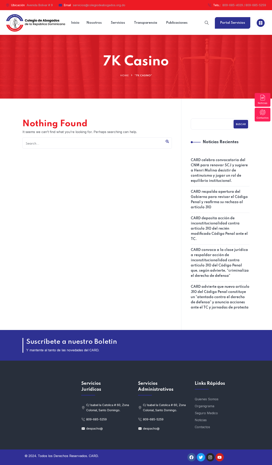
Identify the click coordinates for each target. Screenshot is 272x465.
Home (124, 75)
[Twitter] (201, 457)
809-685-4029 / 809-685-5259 (244, 5)
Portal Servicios (232, 22)
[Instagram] (210, 457)
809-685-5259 (96, 419)
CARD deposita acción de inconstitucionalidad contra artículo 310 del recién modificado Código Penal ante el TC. (219, 228)
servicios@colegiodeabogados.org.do (99, 5)
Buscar (241, 124)
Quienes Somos (206, 399)
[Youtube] (219, 457)
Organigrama (204, 406)
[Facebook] (191, 457)
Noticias (262, 103)
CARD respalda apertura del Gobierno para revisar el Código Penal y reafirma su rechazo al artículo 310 (219, 199)
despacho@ (94, 428)
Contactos (262, 117)
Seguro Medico (206, 413)
